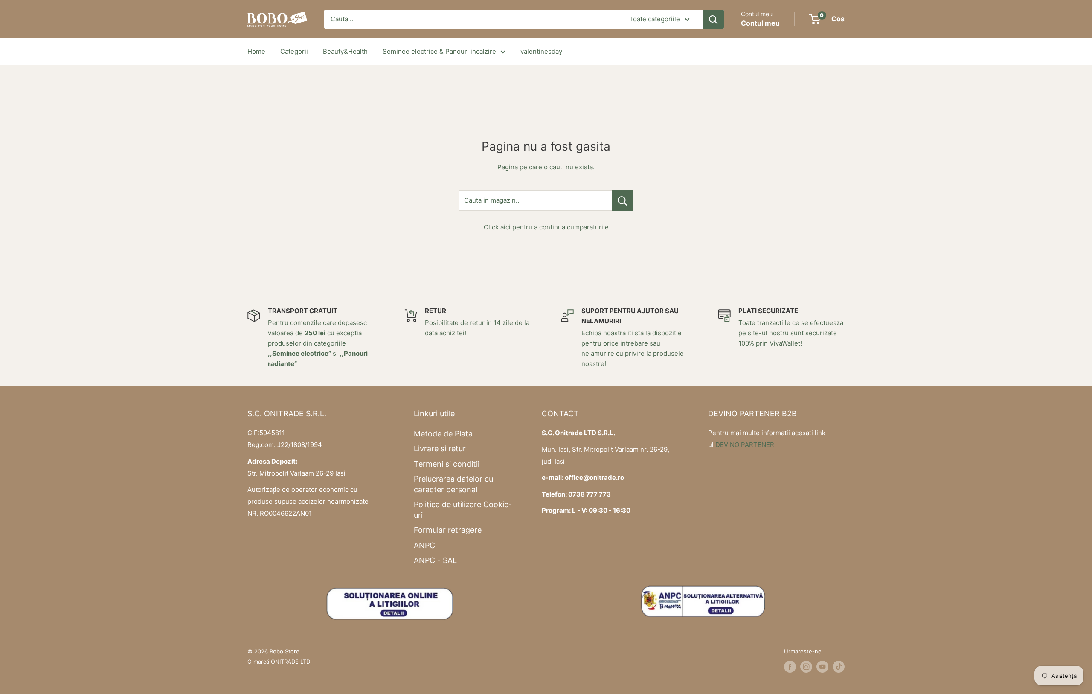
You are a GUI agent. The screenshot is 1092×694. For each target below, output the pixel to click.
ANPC (424, 545)
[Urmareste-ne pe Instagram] (806, 667)
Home (256, 51)
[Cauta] (713, 19)
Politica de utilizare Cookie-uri (463, 510)
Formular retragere (448, 530)
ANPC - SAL (435, 560)
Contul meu (760, 23)
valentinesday (541, 51)
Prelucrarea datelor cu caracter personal (453, 484)
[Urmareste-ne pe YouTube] (822, 667)
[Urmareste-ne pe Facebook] (790, 667)
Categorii (294, 51)
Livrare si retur (440, 448)
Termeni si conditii (446, 463)
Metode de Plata (443, 433)
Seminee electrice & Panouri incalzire (439, 51)
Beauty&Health (345, 51)
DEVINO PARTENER (744, 445)
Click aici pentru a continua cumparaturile (546, 227)
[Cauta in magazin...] (622, 200)
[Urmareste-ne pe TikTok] (839, 667)
